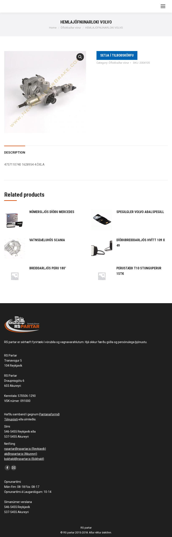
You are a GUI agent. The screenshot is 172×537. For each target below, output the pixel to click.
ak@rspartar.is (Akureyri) (20, 453)
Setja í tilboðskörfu (117, 55)
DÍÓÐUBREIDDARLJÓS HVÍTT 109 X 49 (140, 242)
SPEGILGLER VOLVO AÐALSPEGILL (140, 212)
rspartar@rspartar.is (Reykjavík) (25, 448)
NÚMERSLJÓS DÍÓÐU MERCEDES (51, 212)
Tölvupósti (11, 419)
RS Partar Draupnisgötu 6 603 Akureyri (14, 380)
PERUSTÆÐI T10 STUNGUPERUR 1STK (138, 271)
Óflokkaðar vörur (119, 62)
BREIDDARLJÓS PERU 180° (47, 268)
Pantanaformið (49, 414)
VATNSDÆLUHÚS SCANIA (47, 240)
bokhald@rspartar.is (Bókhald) (24, 459)
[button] (80, 57)
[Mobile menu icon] (162, 6)
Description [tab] (14, 152)
